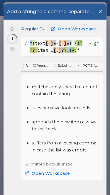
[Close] (100, 11)
